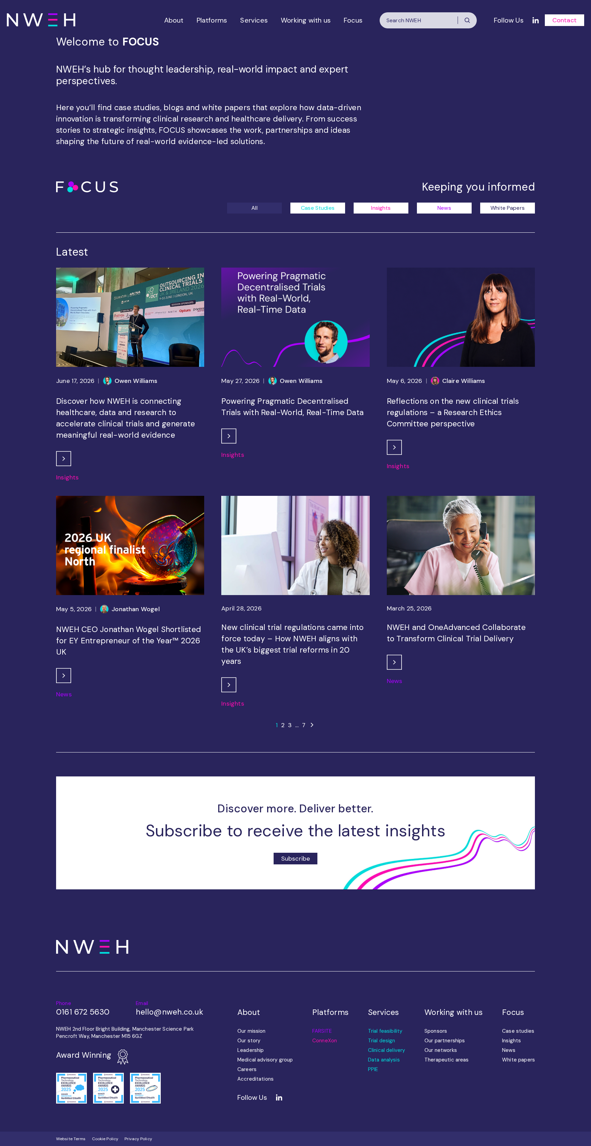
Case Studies (317, 207)
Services (254, 20)
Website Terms (71, 1139)
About (174, 20)
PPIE (373, 1069)
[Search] (467, 20)
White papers (518, 1059)
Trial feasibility (385, 1031)
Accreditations (255, 1079)
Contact (564, 20)
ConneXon (324, 1040)
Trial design (381, 1040)
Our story (248, 1040)
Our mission (251, 1031)
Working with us (306, 20)
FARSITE (322, 1031)
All (254, 207)
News (444, 207)
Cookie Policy (105, 1139)
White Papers (507, 207)
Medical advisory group (265, 1059)
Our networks (440, 1050)
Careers (247, 1069)
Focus (353, 20)
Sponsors (435, 1031)
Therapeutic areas (446, 1059)
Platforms (212, 20)
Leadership (250, 1050)
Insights (381, 207)
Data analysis (384, 1059)
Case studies (518, 1031)
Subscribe (295, 858)
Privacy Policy (138, 1139)
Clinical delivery (386, 1050)
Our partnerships (444, 1040)
